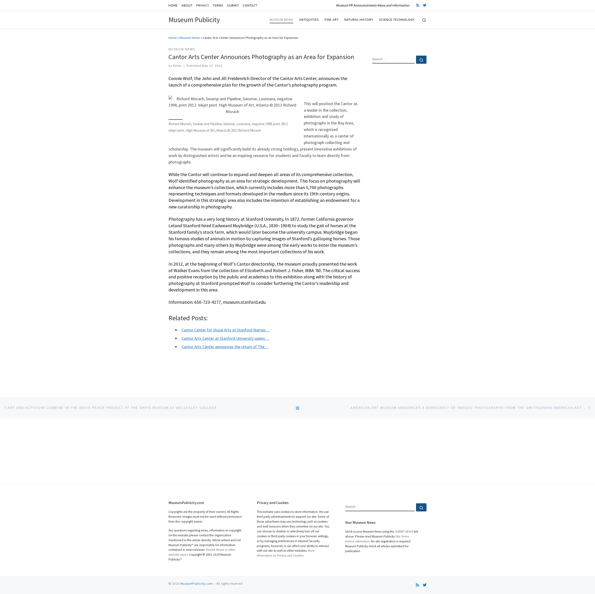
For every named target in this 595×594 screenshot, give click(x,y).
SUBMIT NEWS (404, 532)
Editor (177, 65)
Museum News (190, 38)
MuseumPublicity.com (197, 584)
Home (173, 38)
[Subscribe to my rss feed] (417, 5)
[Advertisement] (399, 142)
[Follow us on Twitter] (424, 5)
